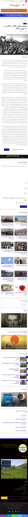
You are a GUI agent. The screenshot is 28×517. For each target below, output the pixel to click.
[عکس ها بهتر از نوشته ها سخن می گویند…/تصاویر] (23, 359)
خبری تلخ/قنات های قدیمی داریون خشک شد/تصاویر (22, 279)
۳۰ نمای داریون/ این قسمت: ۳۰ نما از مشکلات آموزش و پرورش (7, 265)
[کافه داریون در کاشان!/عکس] (23, 370)
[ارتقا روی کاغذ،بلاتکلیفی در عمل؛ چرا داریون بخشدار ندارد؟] (21, 232)
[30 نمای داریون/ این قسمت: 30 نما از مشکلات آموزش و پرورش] (7, 260)
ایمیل (25, 188)
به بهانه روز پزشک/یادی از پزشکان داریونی (21, 293)
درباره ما (24, 491)
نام (26, 183)
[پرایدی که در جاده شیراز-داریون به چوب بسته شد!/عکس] (23, 376)
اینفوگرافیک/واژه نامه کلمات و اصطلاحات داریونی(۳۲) (15, 348)
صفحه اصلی (24, 493)
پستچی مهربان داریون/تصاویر (21, 265)
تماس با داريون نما (23, 487)
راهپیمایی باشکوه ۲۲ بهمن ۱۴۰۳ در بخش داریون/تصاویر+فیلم (7, 250)
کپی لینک (6, 149)
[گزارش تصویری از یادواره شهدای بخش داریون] (7, 232)
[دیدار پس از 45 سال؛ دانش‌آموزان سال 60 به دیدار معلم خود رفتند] (7, 219)
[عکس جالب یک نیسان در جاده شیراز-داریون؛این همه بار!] (23, 382)
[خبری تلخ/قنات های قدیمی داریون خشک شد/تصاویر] (21, 273)
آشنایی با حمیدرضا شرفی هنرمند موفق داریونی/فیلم (15, 405)
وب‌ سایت (25, 193)
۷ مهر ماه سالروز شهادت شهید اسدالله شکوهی (16, 326)
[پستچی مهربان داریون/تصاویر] (21, 260)
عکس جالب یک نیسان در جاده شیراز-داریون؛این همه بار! (10, 381)
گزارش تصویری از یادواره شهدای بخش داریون (7, 237)
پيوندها (25, 485)
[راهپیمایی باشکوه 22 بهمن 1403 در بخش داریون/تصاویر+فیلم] (7, 245)
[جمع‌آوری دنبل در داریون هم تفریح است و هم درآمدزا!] (21, 246)
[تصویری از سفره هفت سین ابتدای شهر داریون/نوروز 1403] (23, 365)
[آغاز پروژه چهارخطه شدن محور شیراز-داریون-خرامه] (21, 219)
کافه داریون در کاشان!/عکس (14, 369)
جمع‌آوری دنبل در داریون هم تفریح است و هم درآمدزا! (21, 252)
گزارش (22, 21)
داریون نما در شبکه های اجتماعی (20, 489)
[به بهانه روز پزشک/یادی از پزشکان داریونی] (21, 287)
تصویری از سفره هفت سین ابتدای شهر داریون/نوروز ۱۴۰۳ (10, 363)
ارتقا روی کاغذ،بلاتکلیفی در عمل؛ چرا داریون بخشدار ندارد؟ (21, 237)
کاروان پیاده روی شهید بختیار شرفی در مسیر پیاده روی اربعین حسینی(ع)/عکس (7, 280)
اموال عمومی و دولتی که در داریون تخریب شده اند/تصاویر (7, 293)
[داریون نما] (15, 5)
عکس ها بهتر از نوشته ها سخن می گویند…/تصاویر (11, 358)
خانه (25, 21)
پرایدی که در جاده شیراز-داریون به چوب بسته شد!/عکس (11, 375)
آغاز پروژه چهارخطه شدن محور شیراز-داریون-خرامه (21, 224)
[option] (14, 320)
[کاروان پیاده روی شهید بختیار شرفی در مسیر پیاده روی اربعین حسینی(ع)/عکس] (7, 273)
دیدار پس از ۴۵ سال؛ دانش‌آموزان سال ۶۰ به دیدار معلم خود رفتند (7, 224)
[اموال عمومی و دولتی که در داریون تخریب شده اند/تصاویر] (7, 287)
